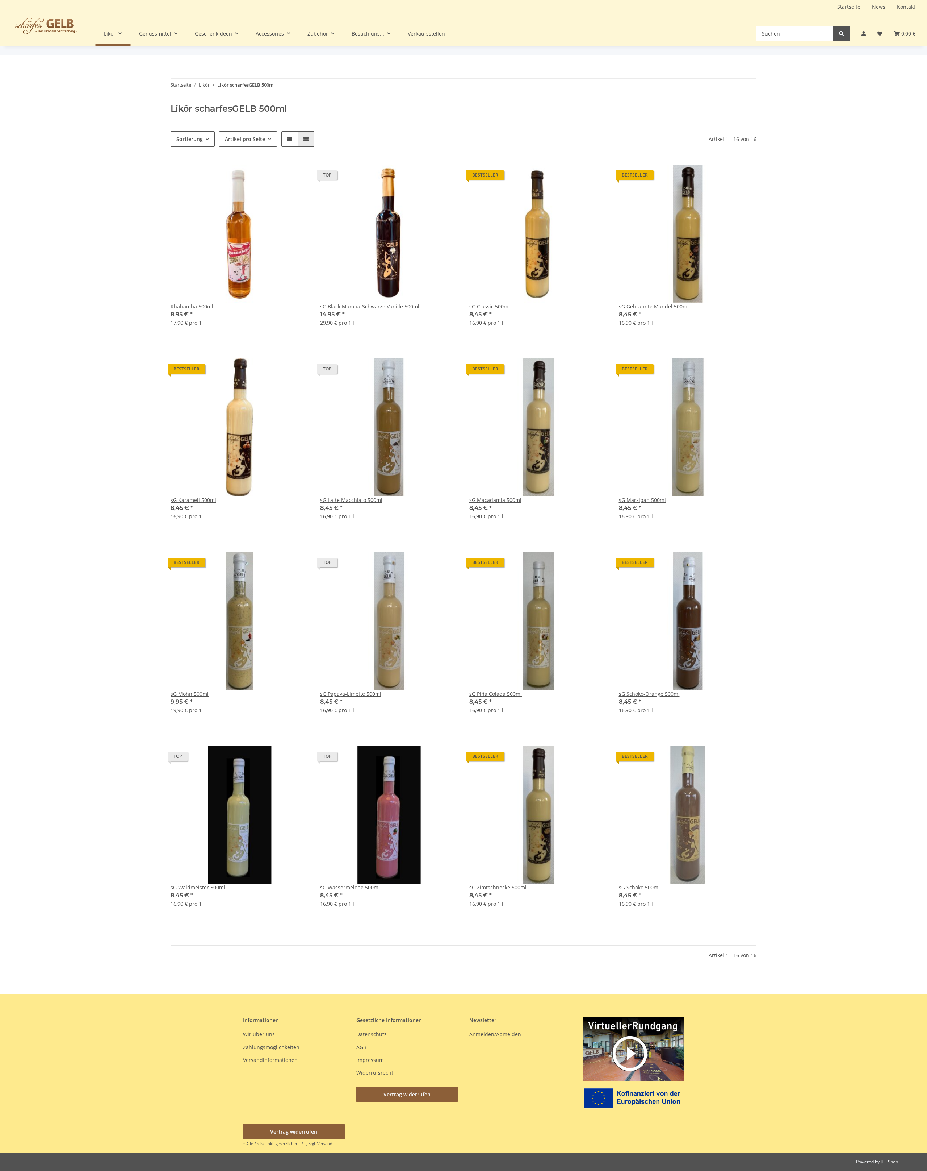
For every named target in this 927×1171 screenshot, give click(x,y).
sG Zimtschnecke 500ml (498, 887)
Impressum (370, 1059)
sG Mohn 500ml (190, 693)
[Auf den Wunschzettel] (296, 177)
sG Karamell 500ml (193, 500)
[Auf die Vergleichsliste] (277, 177)
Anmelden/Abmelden (495, 1034)
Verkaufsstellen (426, 33)
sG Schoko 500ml (639, 887)
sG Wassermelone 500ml (350, 887)
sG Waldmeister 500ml (198, 887)
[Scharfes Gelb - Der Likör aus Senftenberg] (46, 25)
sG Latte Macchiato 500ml (351, 500)
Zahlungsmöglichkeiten (271, 1047)
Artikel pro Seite (245, 139)
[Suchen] (841, 33)
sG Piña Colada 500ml (495, 693)
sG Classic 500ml (489, 306)
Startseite (848, 6)
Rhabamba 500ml (192, 306)
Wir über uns (259, 1034)
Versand (324, 1143)
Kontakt (906, 6)
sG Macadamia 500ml (495, 500)
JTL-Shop (889, 1162)
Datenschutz (371, 1034)
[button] (864, 33)
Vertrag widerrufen (407, 1094)
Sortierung (189, 139)
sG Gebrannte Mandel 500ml (654, 306)
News (878, 6)
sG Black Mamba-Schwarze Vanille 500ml (369, 306)
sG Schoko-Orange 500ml (649, 693)
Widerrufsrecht (374, 1072)
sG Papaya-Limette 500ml (350, 693)
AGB (361, 1047)
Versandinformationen (270, 1059)
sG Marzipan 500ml (642, 500)
